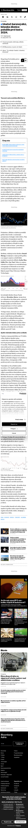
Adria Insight (4, 772)
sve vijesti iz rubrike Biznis (7, 728)
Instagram (16, 785)
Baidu (2, 519)
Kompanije (3, 674)
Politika (2, 755)
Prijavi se (18, 825)
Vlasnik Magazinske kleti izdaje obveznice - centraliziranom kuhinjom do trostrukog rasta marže (20, 622)
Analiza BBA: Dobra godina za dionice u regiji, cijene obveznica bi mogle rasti (13, 145)
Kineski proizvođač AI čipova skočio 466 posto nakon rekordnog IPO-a (17, 557)
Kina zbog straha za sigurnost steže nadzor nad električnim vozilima (13, 678)
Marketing (3, 790)
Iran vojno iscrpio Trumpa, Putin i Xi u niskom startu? (18, 548)
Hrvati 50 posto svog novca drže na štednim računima (13, 150)
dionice (6, 517)
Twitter (16, 788)
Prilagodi (13, 428)
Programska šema (18, 753)
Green (2, 763)
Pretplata (24, 10)
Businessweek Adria (6, 768)
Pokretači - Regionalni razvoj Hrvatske (6, 775)
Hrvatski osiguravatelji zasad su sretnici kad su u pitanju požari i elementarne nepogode (13, 692)
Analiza (3, 770)
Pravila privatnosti (5, 783)
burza (12, 517)
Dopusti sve (14, 424)
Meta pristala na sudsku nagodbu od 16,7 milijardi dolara (13, 701)
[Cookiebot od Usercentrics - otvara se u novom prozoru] (19, 394)
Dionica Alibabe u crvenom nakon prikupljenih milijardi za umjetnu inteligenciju (18, 530)
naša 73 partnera (9, 401)
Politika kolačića (5, 785)
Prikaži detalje (19, 419)
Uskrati (14, 433)
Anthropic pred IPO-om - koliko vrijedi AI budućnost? (13, 601)
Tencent (17, 517)
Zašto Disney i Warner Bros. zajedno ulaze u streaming (13, 155)
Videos (16, 750)
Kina (2, 517)
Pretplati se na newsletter (19, 743)
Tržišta (2, 757)
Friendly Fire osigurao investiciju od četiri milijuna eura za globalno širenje (13, 710)
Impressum (3, 788)
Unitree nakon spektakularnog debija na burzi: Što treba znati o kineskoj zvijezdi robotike (18, 540)
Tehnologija (4, 761)
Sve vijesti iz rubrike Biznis (7, 564)
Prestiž (2, 759)
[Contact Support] (26, 579)
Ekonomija (3, 750)
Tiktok (15, 792)
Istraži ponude (20, 822)
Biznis (4, 650)
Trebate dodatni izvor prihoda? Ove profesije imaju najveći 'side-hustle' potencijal (6, 621)
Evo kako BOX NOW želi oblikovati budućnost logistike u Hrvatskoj (20, 640)
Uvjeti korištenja (5, 781)
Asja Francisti (7, 36)
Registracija (7, 822)
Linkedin (16, 790)
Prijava (19, 10)
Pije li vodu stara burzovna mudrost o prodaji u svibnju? (13, 160)
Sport (2, 766)
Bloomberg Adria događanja (18, 756)
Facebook (16, 783)
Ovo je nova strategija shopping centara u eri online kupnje (6, 640)
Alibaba (23, 517)
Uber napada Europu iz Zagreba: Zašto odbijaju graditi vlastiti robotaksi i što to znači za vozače (13, 720)
